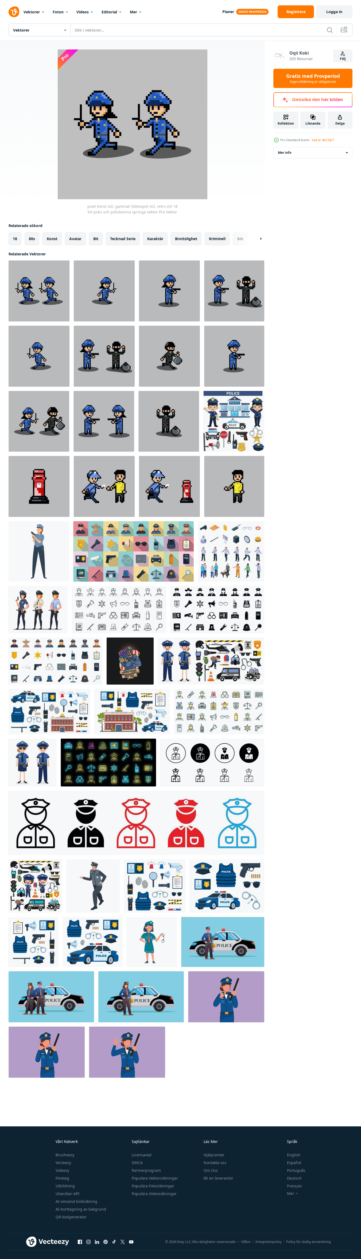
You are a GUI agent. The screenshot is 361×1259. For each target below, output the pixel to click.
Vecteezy (63, 1162)
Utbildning (65, 1185)
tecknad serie (122, 238)
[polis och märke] (130, 661)
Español (294, 1162)
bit (95, 238)
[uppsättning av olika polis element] (211, 661)
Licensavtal (142, 1154)
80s (32, 238)
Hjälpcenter (214, 1154)
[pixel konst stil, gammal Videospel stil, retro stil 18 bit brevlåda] (39, 486)
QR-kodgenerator (71, 1216)
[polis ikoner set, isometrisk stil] (231, 551)
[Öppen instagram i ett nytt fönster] (88, 1241)
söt (240, 238)
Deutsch (294, 1178)
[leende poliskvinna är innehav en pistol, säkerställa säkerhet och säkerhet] (39, 551)
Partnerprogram (146, 1170)
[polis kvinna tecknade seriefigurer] (38, 609)
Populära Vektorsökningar (155, 1178)
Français (294, 1185)
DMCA (137, 1162)
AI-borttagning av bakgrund (81, 1209)
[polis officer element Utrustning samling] (233, 421)
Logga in (334, 11)
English (293, 1154)
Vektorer (32, 11)
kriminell (217, 238)
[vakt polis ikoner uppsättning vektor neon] (108, 762)
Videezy (62, 1170)
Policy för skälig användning (308, 1241)
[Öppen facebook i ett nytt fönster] (80, 1241)
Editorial (109, 11)
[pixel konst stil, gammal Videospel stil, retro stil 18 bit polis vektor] (39, 356)
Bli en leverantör (218, 1178)
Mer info (284, 152)
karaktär (155, 238)
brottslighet (186, 238)
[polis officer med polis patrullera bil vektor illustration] (222, 942)
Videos (82, 11)
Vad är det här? (323, 140)
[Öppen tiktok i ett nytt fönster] (114, 1241)
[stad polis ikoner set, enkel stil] (217, 609)
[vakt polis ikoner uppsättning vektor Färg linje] (219, 711)
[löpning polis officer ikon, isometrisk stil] (93, 886)
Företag (62, 1178)
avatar (75, 238)
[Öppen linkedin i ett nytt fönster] (97, 1241)
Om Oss (211, 1170)
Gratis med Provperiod (313, 78)
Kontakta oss (215, 1162)
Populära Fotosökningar (153, 1185)
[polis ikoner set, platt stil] (133, 551)
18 (15, 238)
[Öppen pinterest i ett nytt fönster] (105, 1241)
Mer (133, 11)
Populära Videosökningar (154, 1193)
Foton (58, 11)
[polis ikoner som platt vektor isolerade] (55, 661)
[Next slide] (256, 238)
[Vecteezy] (14, 11)
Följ (343, 58)
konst (52, 238)
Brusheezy (65, 1154)
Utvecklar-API (67, 1193)
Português (296, 1170)
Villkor (246, 1241)
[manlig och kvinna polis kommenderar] (32, 762)
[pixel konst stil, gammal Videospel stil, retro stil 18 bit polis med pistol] (234, 356)
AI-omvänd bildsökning (76, 1201)
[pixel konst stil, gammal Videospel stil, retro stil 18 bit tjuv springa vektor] (169, 356)
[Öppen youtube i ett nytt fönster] (131, 1241)
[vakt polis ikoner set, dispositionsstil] (119, 609)
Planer (228, 11)
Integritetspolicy (268, 1241)
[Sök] (330, 30)
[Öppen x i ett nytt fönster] (123, 1241)
